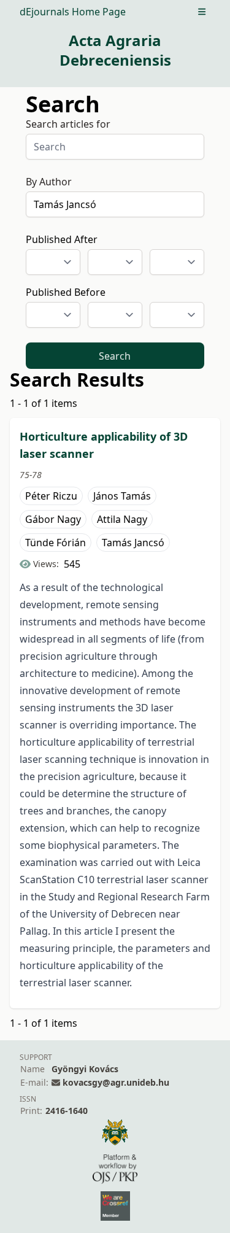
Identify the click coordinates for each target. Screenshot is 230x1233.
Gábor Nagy (53, 519)
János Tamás (122, 496)
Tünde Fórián (55, 542)
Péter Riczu (51, 496)
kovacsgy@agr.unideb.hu (116, 1082)
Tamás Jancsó (133, 542)
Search (115, 356)
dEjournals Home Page (73, 11)
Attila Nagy (122, 519)
